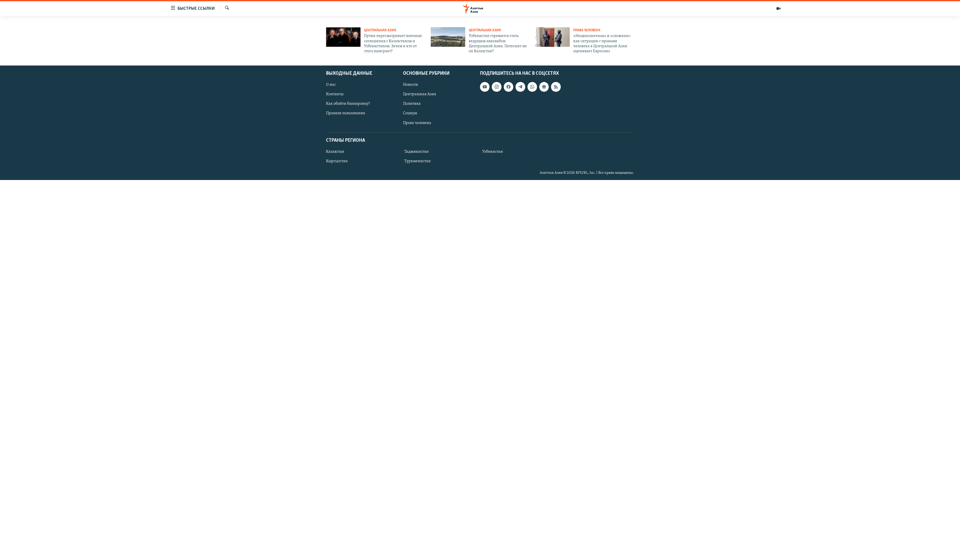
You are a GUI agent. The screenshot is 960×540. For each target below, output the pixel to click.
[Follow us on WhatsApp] (532, 87)
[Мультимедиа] (778, 8)
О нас (331, 85)
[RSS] (555, 87)
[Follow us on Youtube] (485, 87)
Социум (410, 113)
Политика (412, 104)
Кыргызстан (337, 161)
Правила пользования (345, 113)
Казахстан (335, 152)
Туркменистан (417, 161)
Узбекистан (492, 152)
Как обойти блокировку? (348, 104)
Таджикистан (416, 152)
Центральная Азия (380, 30)
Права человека (586, 30)
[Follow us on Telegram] (520, 87)
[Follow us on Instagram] (496, 87)
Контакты (335, 94)
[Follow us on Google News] (544, 87)
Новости (410, 85)
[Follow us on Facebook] (508, 87)
